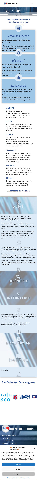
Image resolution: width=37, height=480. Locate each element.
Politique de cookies (11, 477)
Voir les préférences (18, 474)
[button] (34, 448)
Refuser (18, 469)
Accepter (18, 464)
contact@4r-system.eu (9, 443)
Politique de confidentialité (23, 477)
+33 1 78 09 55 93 (8, 441)
